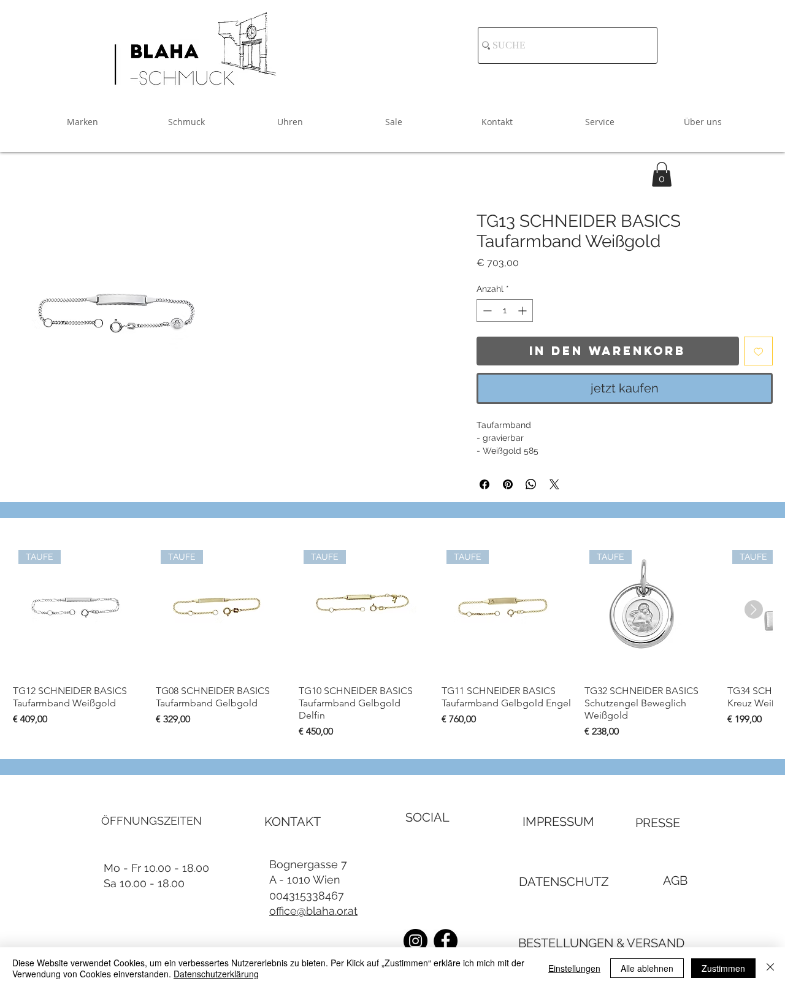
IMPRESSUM (558, 821)
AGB (675, 880)
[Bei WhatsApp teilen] (531, 484)
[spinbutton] (505, 310)
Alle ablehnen (647, 968)
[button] (661, 174)
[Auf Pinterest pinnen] (507, 484)
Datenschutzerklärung (216, 974)
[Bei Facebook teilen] (484, 484)
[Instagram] (415, 941)
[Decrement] (486, 310)
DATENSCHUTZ (564, 881)
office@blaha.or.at (313, 910)
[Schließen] (770, 968)
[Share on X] (554, 484)
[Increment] (523, 310)
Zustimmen (723, 968)
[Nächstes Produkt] (754, 609)
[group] (392, 641)
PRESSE (657, 822)
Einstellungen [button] (574, 968)
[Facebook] (446, 941)
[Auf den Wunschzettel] (758, 351)
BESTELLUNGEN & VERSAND (601, 943)
